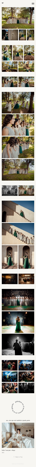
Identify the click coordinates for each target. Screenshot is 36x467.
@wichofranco (20, 464)
